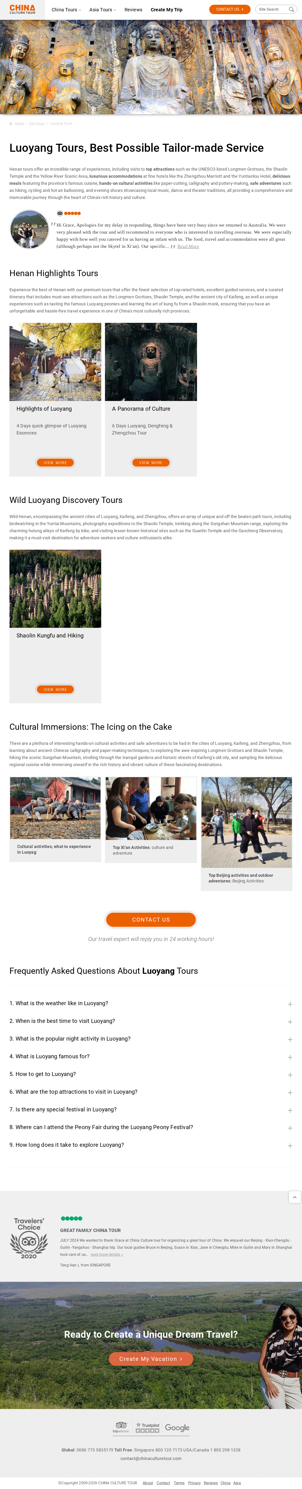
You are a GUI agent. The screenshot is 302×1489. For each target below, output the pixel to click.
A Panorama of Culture (141, 408)
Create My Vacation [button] (148, 1359)
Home (19, 123)
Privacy (194, 1483)
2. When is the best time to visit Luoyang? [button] (62, 1021)
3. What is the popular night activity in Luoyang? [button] (69, 1038)
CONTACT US (227, 9)
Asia (237, 1483)
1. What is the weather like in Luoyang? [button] (58, 1003)
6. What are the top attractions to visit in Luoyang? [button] (73, 1091)
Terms (179, 1483)
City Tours (36, 123)
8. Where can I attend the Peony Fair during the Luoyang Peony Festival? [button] (101, 1127)
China (226, 1483)
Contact (163, 1483)
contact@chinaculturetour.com (151, 1458)
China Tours (64, 10)
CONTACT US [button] (151, 919)
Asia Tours (100, 10)
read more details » (107, 1254)
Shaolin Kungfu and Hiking (50, 635)
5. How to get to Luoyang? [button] (42, 1074)
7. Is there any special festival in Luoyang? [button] (63, 1109)
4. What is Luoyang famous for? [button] (49, 1056)
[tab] (151, 1002)
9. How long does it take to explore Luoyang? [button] (66, 1145)
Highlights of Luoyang (44, 408)
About (148, 1483)
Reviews (133, 10)
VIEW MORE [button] (55, 462)
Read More (188, 246)
